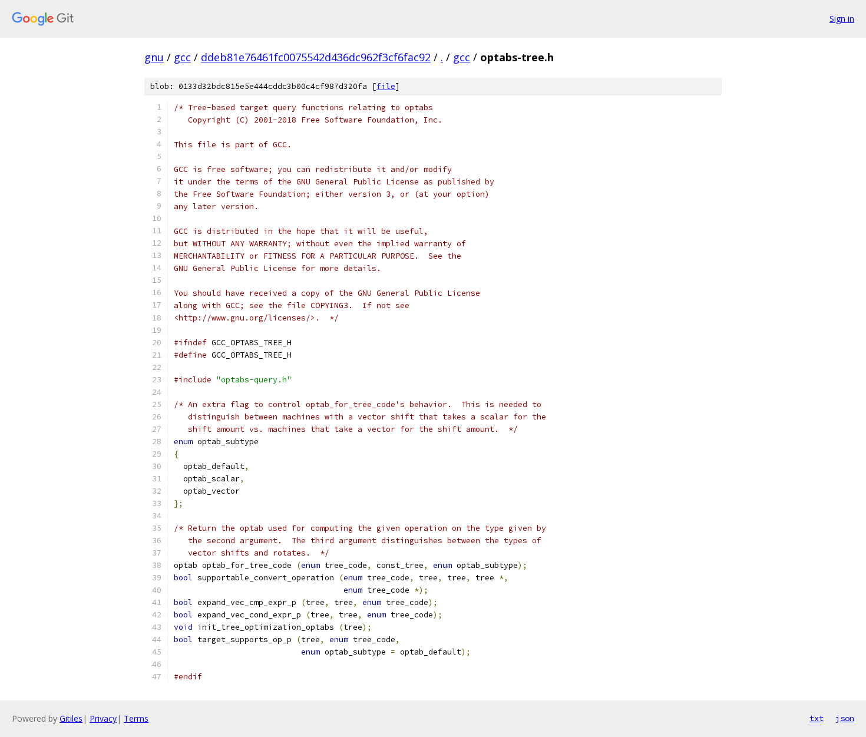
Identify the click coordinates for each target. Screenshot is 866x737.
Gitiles (71, 718)
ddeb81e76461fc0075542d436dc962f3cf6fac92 (316, 57)
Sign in (841, 18)
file (385, 86)
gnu (154, 57)
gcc (182, 57)
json (844, 718)
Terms (136, 718)
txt (816, 718)
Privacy (103, 718)
